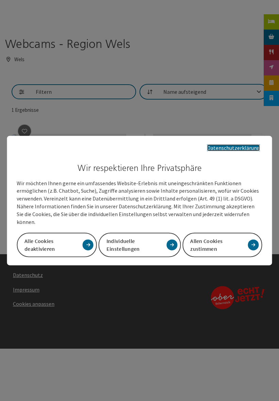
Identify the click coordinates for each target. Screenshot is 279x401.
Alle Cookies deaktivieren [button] (39, 244)
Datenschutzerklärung (233, 147)
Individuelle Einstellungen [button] (123, 244)
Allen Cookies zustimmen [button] (206, 244)
